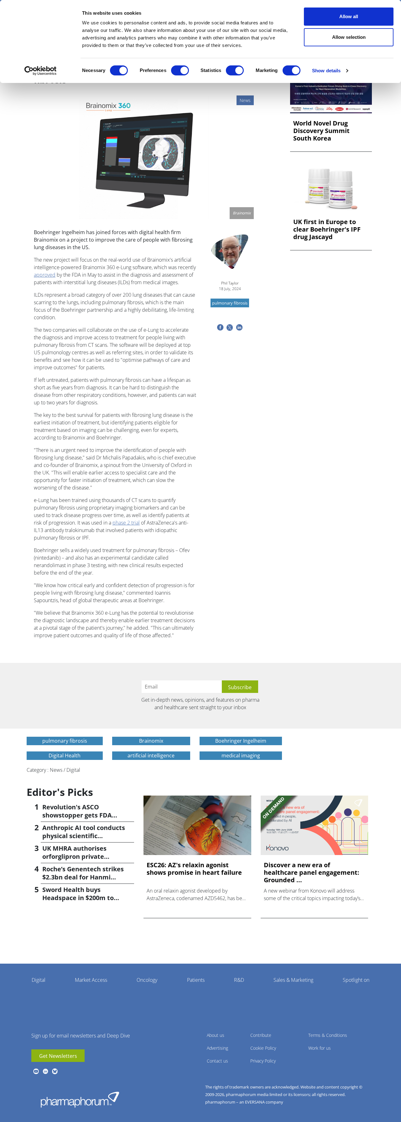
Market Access (91, 979)
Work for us (319, 1048)
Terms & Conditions (327, 1035)
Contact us (217, 1061)
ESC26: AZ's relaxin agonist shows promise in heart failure (194, 868)
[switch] (180, 70)
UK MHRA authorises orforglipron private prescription (74, 856)
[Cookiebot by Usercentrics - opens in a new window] (40, 70)
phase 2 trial (126, 522)
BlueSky (55, 1071)
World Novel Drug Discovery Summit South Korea (321, 131)
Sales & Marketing (293, 979)
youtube (36, 1071)
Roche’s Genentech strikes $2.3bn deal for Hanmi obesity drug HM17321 (83, 877)
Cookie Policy (263, 1048)
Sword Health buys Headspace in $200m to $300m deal (78, 897)
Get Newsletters (58, 1056)
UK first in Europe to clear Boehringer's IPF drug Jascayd (327, 229)
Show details (326, 70)
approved (44, 274)
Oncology (147, 979)
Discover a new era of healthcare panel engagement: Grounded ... (311, 872)
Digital (38, 979)
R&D (239, 979)
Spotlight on (356, 979)
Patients (196, 979)
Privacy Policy (263, 1061)
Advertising (217, 1048)
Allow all (348, 16)
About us (215, 1035)
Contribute (260, 1035)
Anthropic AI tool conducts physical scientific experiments (83, 835)
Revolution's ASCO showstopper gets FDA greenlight (77, 815)
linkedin (45, 1071)
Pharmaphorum (80, 1099)
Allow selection (349, 37)
